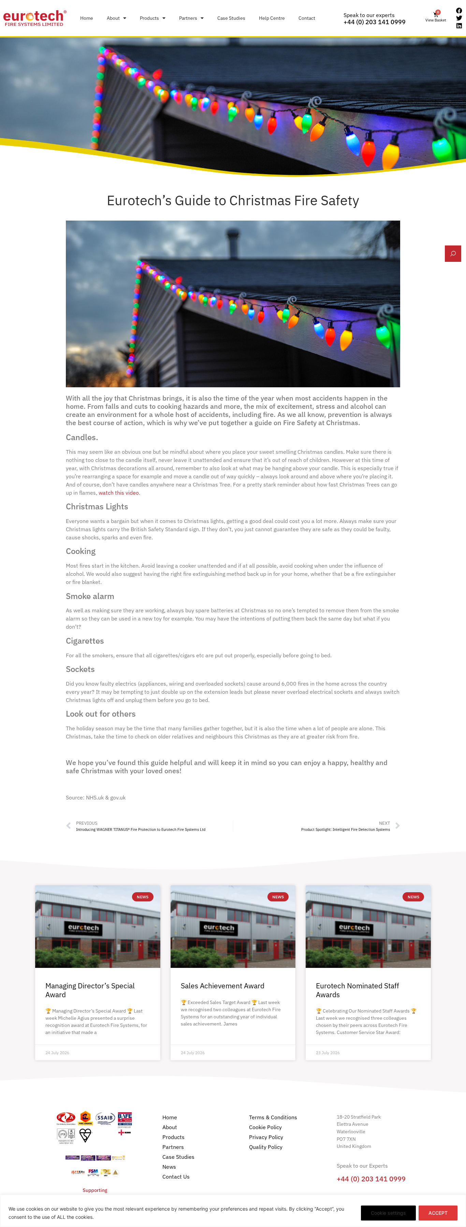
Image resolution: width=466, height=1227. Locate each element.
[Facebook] (459, 11)
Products (149, 18)
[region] (233, 1211)
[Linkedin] (459, 25)
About (113, 18)
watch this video (119, 492)
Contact (306, 18)
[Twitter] (459, 18)
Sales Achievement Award (222, 985)
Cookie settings (388, 1213)
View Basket (435, 20)
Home (86, 18)
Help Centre (272, 18)
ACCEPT (438, 1213)
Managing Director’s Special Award (90, 990)
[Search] (453, 253)
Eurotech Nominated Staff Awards (357, 990)
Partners (188, 18)
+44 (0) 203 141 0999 (375, 22)
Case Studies (231, 18)
